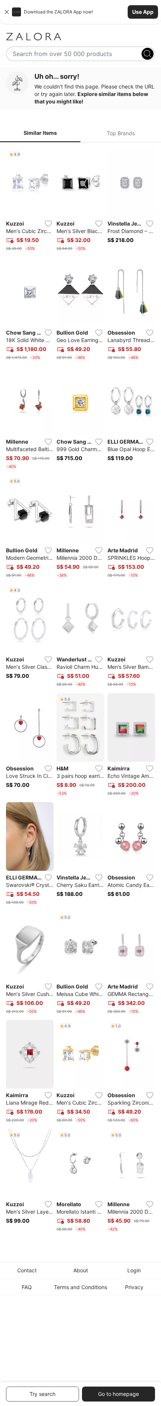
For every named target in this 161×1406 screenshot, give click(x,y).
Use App (143, 12)
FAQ (27, 1287)
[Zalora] (80, 36)
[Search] (148, 54)
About (80, 1270)
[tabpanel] (80, 691)
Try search (42, 1394)
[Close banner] (6, 12)
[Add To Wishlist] (48, 223)
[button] (80, 12)
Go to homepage (118, 1394)
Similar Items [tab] (40, 133)
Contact (27, 1270)
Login (134, 1270)
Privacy (134, 1287)
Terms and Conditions (80, 1287)
